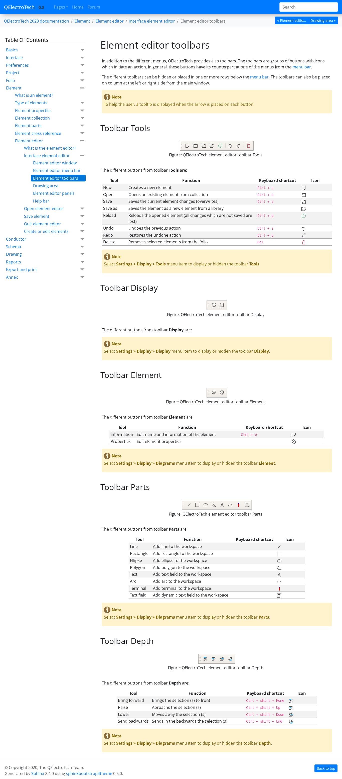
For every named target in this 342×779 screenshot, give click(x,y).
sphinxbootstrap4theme (89, 773)
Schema (13, 246)
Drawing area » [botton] (323, 20)
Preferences (17, 65)
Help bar (41, 201)
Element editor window (55, 163)
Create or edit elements (46, 231)
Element (82, 21)
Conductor (16, 239)
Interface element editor (47, 155)
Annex (12, 277)
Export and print (21, 269)
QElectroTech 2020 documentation (36, 21)
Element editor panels (54, 193)
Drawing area (45, 185)
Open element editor (43, 208)
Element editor (29, 141)
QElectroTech (19, 7)
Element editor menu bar (57, 170)
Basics (12, 50)
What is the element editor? (50, 148)
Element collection (32, 118)
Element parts (28, 125)
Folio (10, 80)
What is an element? (34, 95)
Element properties (33, 110)
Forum (94, 7)
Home (78, 7)
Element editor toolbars (55, 178)
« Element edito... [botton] (291, 20)
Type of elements (31, 103)
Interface (14, 57)
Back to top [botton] (326, 768)
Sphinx (37, 773)
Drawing (14, 254)
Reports (13, 262)
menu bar (301, 67)
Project (13, 72)
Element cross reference (38, 133)
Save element (36, 216)
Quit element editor (42, 224)
